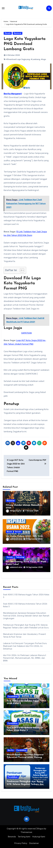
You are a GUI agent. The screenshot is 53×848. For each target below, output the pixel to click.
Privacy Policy (20, 843)
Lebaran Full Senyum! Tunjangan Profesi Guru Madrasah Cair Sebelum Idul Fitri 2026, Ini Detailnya (25, 646)
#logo (43, 59)
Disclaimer (34, 843)
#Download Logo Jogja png (18, 59)
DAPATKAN (26, 333)
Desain (8, 33)
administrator (16, 539)
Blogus (40, 828)
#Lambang (35, 59)
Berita (11, 750)
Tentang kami (24, 836)
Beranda (12, 836)
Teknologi (20, 557)
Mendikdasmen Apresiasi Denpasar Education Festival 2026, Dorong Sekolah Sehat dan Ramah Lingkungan (26, 616)
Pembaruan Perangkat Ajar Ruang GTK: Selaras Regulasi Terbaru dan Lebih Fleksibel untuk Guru (25, 784)
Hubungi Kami (38, 836)
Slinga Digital (16, 511)
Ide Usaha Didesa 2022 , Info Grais (24, 536)
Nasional (17, 33)
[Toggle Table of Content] (21, 270)
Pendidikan (13, 696)
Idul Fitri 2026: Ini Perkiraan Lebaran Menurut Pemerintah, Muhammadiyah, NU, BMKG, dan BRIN (24, 658)
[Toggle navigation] (3, 8)
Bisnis (9, 532)
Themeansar (26, 832)
